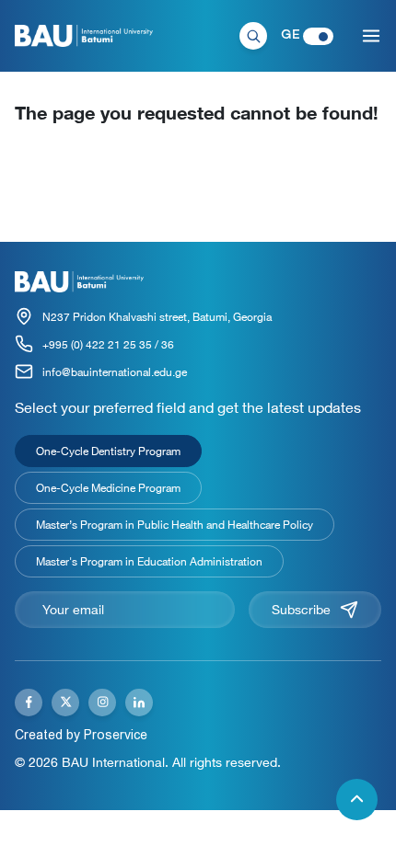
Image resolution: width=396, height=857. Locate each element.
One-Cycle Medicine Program (108, 487)
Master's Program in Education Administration (149, 561)
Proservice (115, 734)
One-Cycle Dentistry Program (108, 450)
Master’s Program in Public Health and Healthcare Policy (174, 524)
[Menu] (371, 36)
